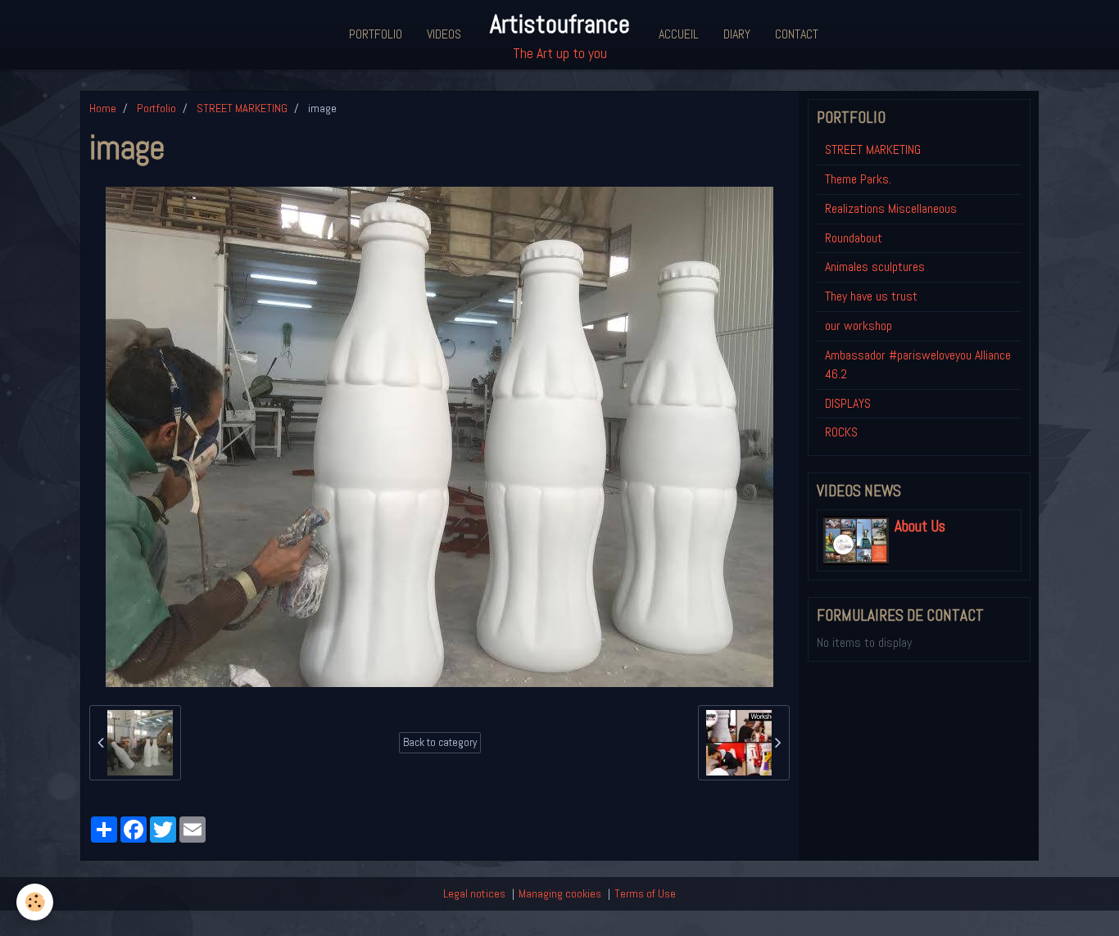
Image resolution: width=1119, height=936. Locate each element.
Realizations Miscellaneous (891, 208)
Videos (444, 34)
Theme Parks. (858, 179)
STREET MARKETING (242, 108)
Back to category (440, 742)
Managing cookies (560, 893)
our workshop (858, 325)
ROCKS (841, 432)
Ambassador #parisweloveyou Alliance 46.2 (918, 364)
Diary (736, 34)
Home (102, 108)
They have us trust (871, 296)
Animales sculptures (875, 266)
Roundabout (853, 237)
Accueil (679, 34)
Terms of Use (645, 893)
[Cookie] (34, 902)
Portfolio (375, 34)
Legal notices (474, 893)
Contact (796, 34)
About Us (920, 526)
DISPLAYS (848, 403)
